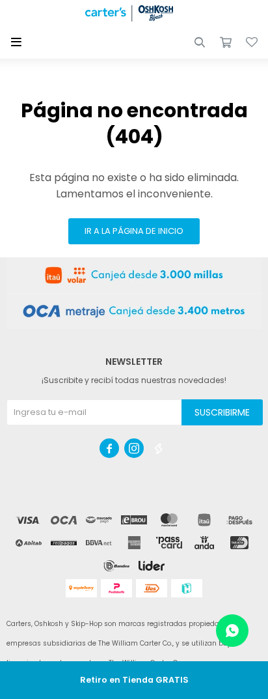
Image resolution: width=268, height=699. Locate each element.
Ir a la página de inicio (134, 231)
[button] (200, 42)
